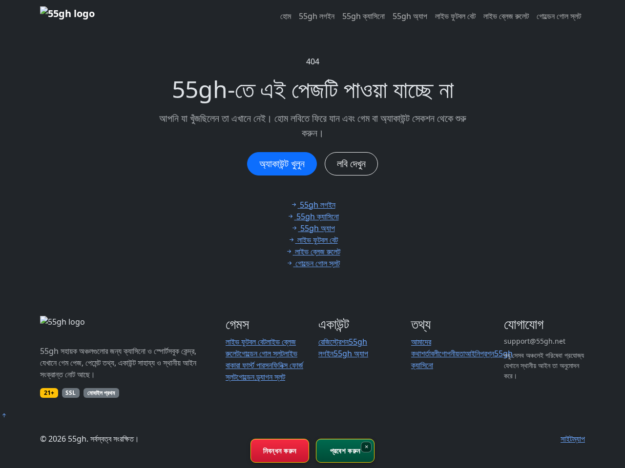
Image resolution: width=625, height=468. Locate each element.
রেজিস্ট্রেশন (333, 341)
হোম (285, 16)
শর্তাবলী (430, 353)
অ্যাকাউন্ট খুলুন (282, 163)
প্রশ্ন (487, 353)
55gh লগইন (316, 16)
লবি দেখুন (351, 163)
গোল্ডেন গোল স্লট (559, 16)
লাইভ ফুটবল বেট (455, 16)
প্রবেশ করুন (345, 450)
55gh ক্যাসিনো (363, 16)
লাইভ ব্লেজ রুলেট (506, 16)
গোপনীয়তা (452, 353)
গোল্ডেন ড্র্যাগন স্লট (260, 376)
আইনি (472, 353)
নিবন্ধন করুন (280, 450)
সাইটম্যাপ (573, 438)
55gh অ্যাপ (410, 16)
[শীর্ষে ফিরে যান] (4, 415)
